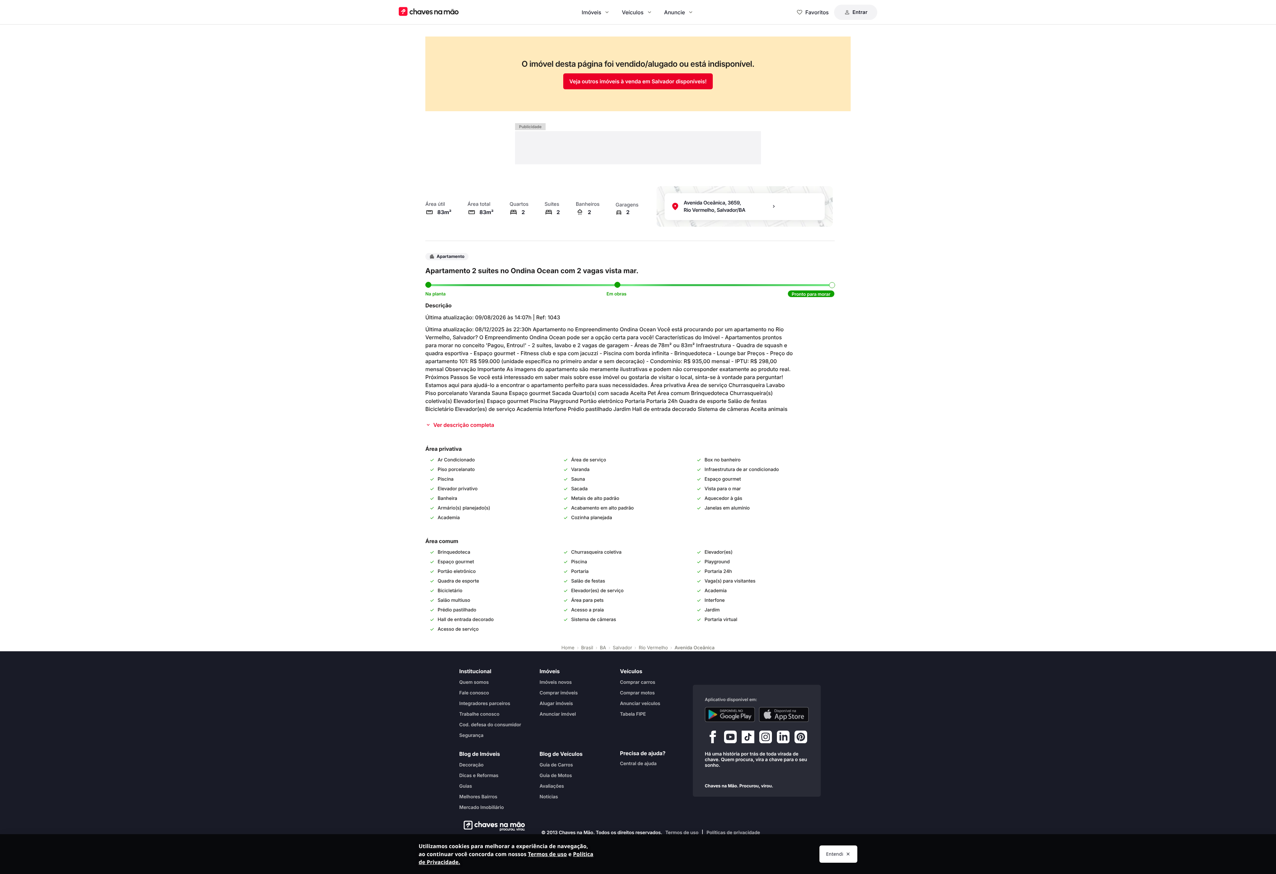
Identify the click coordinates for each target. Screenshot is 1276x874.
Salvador (622, 648)
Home (567, 648)
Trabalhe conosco (479, 714)
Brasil (587, 648)
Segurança (471, 735)
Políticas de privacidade (733, 832)
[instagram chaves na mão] (766, 739)
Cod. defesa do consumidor (490, 725)
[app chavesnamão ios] (784, 715)
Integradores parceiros (484, 703)
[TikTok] (748, 739)
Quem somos (474, 682)
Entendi (834, 854)
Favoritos (817, 12)
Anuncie (674, 12)
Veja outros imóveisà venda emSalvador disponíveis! (637, 81)
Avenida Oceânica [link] (695, 648)
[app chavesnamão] (730, 715)
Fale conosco (474, 693)
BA (603, 648)
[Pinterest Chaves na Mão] (801, 739)
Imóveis (591, 12)
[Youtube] (730, 739)
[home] (492, 826)
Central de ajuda (638, 763)
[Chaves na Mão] (429, 12)
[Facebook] (713, 739)
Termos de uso (681, 832)
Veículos (632, 12)
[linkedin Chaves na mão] (783, 739)
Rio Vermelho (653, 648)
